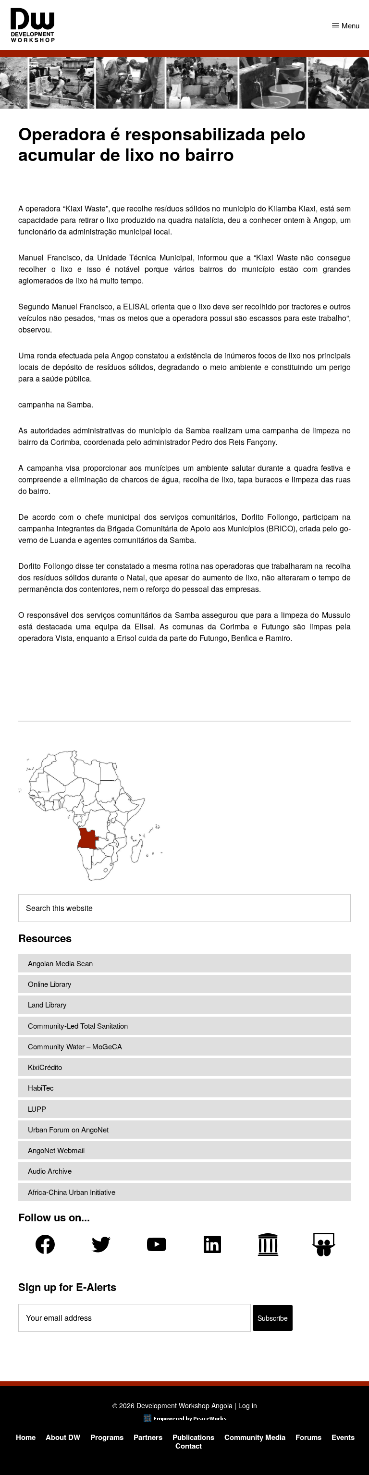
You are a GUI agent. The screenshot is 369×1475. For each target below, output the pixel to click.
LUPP (37, 1109)
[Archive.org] (268, 1244)
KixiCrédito (45, 1067)
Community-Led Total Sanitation (78, 1025)
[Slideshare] (323, 1244)
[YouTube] (156, 1244)
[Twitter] (100, 1244)
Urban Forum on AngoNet (68, 1129)
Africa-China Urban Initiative (71, 1192)
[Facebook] (45, 1244)
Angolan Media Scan (60, 963)
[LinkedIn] (212, 1244)
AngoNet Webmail (56, 1150)
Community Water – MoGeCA (75, 1046)
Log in (247, 1405)
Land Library (47, 1004)
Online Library (50, 984)
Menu (350, 25)
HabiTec (41, 1087)
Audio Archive (50, 1171)
